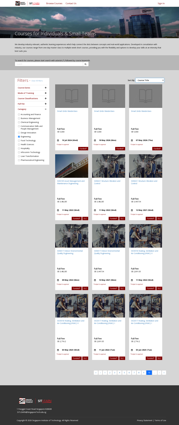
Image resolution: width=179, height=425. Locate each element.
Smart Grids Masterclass (67, 111)
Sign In (161, 3)
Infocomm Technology (30, 152)
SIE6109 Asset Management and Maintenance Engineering (71, 182)
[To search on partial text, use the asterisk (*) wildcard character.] (86, 64)
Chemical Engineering (30, 122)
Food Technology (28, 140)
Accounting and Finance (31, 114)
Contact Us (71, 3)
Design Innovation (28, 132)
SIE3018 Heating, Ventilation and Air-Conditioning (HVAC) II (144, 252)
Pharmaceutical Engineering (32, 160)
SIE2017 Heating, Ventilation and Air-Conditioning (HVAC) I (107, 322)
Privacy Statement (144, 420)
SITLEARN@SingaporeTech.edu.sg (31, 412)
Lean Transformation (30, 156)
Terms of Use (160, 420)
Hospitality (25, 148)
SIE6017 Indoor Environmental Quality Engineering (70, 252)
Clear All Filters (37, 81)
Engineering (26, 136)
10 (149, 372)
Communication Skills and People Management (31, 127)
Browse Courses (54, 3)
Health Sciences (27, 144)
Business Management (30, 118)
